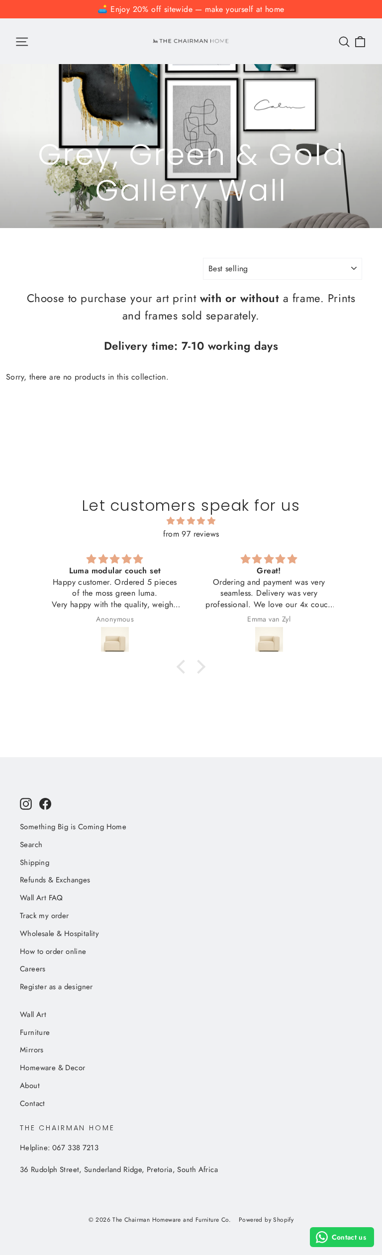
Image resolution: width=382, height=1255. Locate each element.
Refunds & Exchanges (55, 879)
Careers (33, 968)
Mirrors (32, 1049)
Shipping (34, 862)
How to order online (53, 951)
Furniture (35, 1032)
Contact (32, 1103)
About (30, 1085)
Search (31, 844)
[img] (191, 521)
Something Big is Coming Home (73, 826)
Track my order (44, 915)
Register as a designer (56, 986)
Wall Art (33, 1014)
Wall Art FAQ (41, 897)
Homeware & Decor (52, 1067)
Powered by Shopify (266, 1219)
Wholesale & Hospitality (59, 933)
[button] (184, 666)
